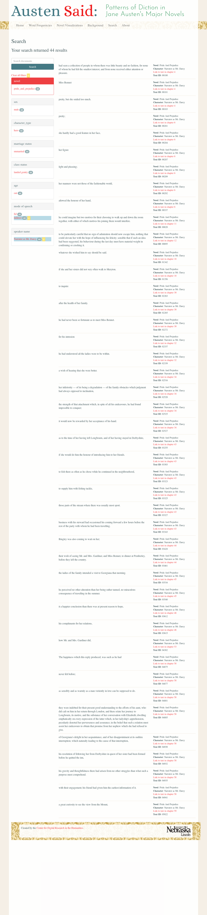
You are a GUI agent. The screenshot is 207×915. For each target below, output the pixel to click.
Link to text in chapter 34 (164, 376)
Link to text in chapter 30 (164, 292)
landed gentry (21, 172)
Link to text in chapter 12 (164, 240)
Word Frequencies (40, 25)
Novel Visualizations (70, 25)
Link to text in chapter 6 (164, 122)
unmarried (19, 151)
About (126, 25)
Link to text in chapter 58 (164, 663)
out (15, 193)
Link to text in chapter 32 (164, 343)
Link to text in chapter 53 (164, 646)
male (16, 109)
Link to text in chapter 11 (164, 223)
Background (95, 25)
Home (20, 25)
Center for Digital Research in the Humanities (60, 827)
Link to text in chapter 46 (164, 612)
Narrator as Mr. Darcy (25, 239)
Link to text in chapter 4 (164, 71)
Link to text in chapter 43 (164, 444)
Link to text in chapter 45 (164, 579)
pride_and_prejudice (24, 88)
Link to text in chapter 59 (164, 810)
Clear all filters (20, 75)
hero (16, 130)
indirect (18, 217)
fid (15, 213)
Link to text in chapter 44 (164, 545)
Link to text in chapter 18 (164, 258)
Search (112, 25)
